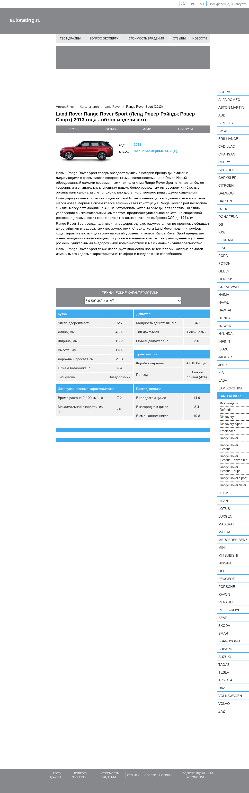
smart (224, 633)
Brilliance (228, 139)
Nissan (224, 563)
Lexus (223, 493)
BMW (222, 131)
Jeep (222, 365)
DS (220, 224)
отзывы (112, 129)
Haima (223, 295)
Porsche (226, 587)
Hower (224, 326)
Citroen (226, 185)
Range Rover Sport (233, 478)
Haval (223, 302)
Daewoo (226, 193)
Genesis (225, 279)
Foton (224, 263)
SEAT (222, 618)
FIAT (222, 248)
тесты (73, 129)
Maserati (226, 524)
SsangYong (229, 641)
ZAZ (221, 711)
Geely (223, 271)
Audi (222, 115)
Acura (224, 92)
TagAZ (224, 665)
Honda (224, 318)
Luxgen (225, 516)
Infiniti (224, 341)
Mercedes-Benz (233, 540)
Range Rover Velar (233, 485)
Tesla (223, 672)
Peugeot (226, 579)
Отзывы (179, 38)
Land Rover (229, 396)
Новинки (165, 775)
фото (147, 129)
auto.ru (25, 20)
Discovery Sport (231, 424)
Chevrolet (228, 170)
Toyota (225, 680)
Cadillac (226, 146)
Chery (224, 162)
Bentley (226, 123)
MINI (222, 548)
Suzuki (224, 657)
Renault (226, 602)
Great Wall (229, 287)
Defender (226, 410)
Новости (199, 38)
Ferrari (225, 240)
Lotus (224, 509)
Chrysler (227, 178)
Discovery (227, 417)
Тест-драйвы (70, 38)
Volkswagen (230, 696)
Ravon (224, 594)
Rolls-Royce (230, 610)
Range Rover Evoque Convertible (233, 458)
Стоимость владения (146, 38)
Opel (222, 571)
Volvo (224, 704)
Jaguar (225, 357)
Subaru (225, 649)
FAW (221, 232)
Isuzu (223, 349)
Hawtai (224, 310)
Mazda (224, 532)
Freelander (227, 431)
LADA (222, 380)
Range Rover (229, 438)
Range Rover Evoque (229, 447)
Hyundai (225, 334)
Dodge (224, 209)
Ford (223, 256)
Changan (226, 154)
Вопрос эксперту (103, 38)
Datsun (225, 201)
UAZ (221, 688)
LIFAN (223, 501)
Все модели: (229, 403)
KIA (221, 373)
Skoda (224, 626)
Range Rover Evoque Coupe (230, 469)
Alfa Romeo (229, 100)
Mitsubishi (228, 555)
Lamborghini (230, 388)
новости (185, 129)
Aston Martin (231, 107)
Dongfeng (228, 217)
